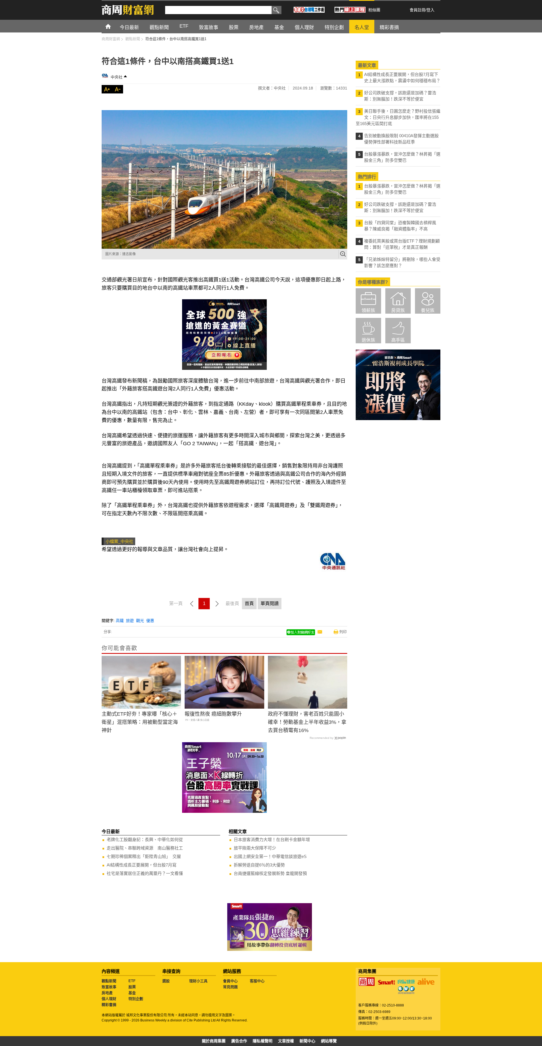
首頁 (113, 26)
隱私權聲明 (262, 1041)
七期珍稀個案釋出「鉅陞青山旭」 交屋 (144, 856)
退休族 (368, 340)
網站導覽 (329, 1041)
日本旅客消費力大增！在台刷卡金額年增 (272, 839)
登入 (430, 10)
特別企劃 (135, 999)
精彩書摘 (109, 1005)
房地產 (107, 993)
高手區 (398, 340)
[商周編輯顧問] (406, 990)
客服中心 (257, 981)
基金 (132, 993)
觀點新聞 (109, 981)
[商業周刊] (366, 981)
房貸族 (398, 310)
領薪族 (368, 310)
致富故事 (109, 987)
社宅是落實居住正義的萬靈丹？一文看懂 (145, 873)
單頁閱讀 (270, 603)
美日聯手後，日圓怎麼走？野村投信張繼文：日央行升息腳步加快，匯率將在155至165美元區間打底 (398, 117)
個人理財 (109, 999)
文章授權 (286, 1041)
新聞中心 (307, 1041)
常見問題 (230, 987)
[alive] (426, 981)
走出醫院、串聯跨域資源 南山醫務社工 (145, 848)
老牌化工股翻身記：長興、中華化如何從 (145, 839)
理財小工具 (198, 981)
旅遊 (130, 620)
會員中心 (230, 981)
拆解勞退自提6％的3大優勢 (259, 864)
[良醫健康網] (406, 981)
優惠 (150, 620)
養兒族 (427, 310)
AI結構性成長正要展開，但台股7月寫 (141, 864)
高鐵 (120, 620)
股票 (132, 987)
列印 (343, 632)
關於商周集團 (214, 1041)
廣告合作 (239, 1041)
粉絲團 (374, 10)
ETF (132, 981)
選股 (166, 981)
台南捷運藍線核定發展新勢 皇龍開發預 (270, 873)
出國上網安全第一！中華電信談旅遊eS (270, 856)
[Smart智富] (386, 982)
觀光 (140, 620)
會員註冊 (417, 10)
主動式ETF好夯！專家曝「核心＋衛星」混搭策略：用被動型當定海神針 (140, 722)
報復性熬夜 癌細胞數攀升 (213, 714)
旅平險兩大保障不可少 (255, 848)
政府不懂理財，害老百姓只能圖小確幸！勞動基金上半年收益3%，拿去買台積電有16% (307, 722)
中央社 (117, 77)
